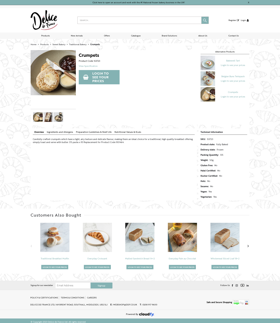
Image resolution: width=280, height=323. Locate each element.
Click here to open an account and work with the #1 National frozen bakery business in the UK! (138, 2)
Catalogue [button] (136, 35)
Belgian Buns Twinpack (233, 76)
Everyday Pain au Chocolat (182, 258)
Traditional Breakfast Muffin (55, 258)
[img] (232, 285)
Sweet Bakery (58, 44)
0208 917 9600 (148, 304)
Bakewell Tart (233, 60)
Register (232, 20)
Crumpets (95, 44)
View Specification (88, 66)
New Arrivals (77, 35)
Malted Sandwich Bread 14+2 (140, 258)
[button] (205, 20)
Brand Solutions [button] (169, 35)
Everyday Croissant (97, 258)
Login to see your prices (100, 77)
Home (33, 44)
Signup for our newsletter (42, 285)
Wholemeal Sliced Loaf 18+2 (225, 258)
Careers (92, 297)
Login (243, 20)
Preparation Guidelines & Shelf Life (94, 132)
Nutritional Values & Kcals (127, 132)
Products (45, 35)
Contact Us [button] (233, 35)
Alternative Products (225, 51)
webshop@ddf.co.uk (123, 304)
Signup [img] (101, 285)
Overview (39, 132)
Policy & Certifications (44, 297)
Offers (107, 35)
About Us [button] (202, 35)
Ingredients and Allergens (60, 132)
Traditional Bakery (77, 44)
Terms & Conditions (72, 297)
